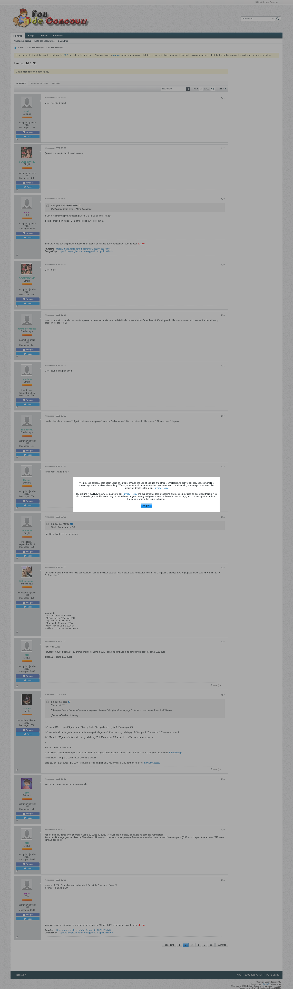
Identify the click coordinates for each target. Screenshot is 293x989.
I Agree (146, 505)
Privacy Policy (161, 488)
